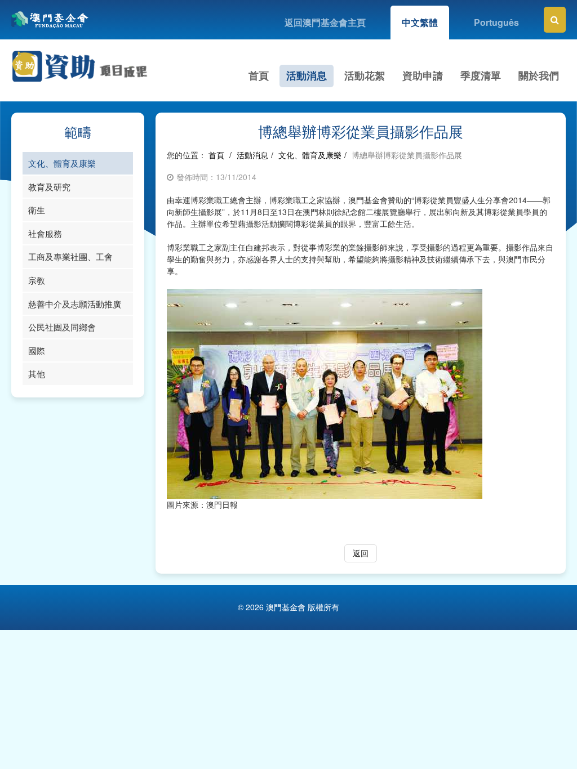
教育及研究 (49, 187)
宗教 (36, 280)
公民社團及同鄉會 (62, 327)
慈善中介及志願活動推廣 (74, 304)
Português (496, 22)
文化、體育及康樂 (62, 163)
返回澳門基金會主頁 (325, 22)
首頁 (258, 75)
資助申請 (422, 75)
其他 (36, 373)
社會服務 (45, 233)
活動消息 (306, 75)
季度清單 (480, 75)
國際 (36, 350)
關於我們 (538, 75)
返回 (361, 552)
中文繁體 (420, 22)
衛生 (36, 210)
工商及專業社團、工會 (70, 256)
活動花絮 (364, 75)
